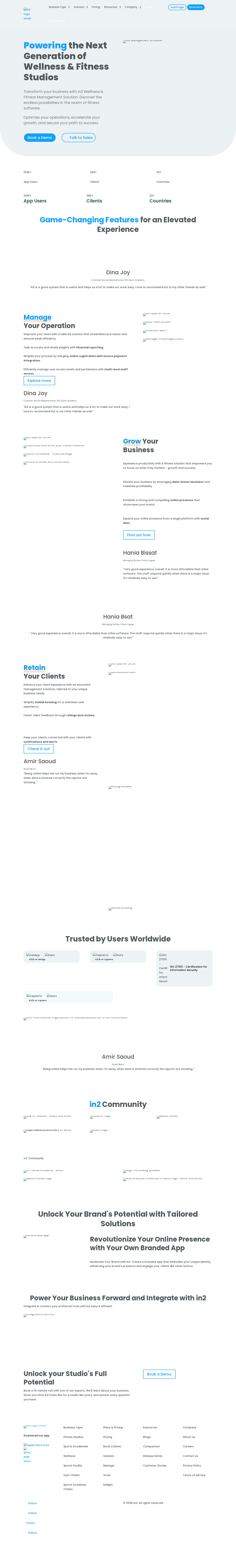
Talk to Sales (81, 137)
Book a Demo (40, 137)
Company (131, 7)
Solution (79, 7)
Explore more (39, 380)
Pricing (96, 7)
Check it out (39, 748)
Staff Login (177, 7)
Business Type (57, 7)
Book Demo (195, 7)
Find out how (139, 535)
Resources (110, 7)
